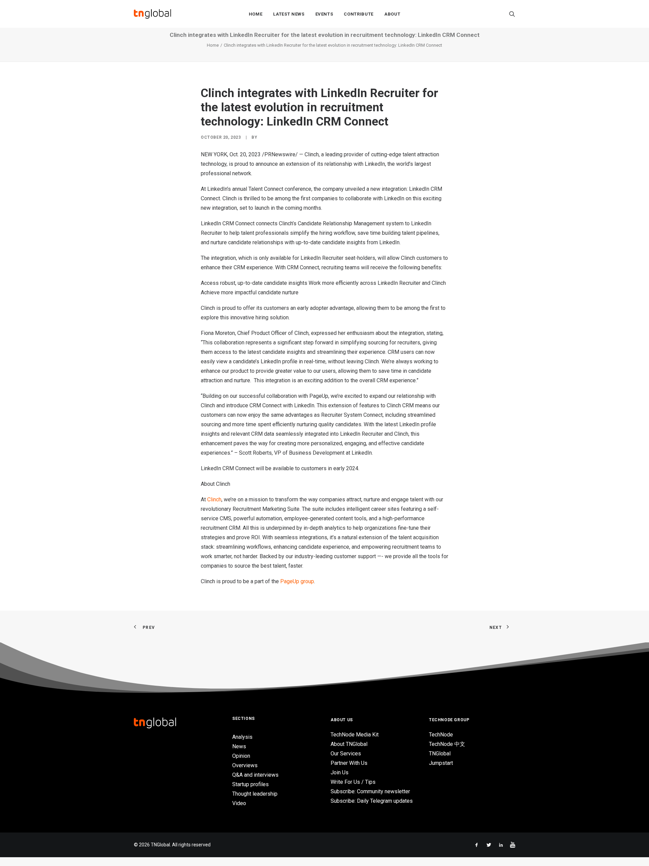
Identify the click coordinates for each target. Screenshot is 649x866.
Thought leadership (255, 794)
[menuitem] (255, 14)
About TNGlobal (349, 744)
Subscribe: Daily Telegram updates (372, 801)
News (239, 746)
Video (239, 803)
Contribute (359, 14)
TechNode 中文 (447, 744)
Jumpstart (441, 763)
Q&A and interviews (255, 775)
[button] (512, 14)
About (392, 14)
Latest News (288, 14)
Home (256, 14)
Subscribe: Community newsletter (370, 791)
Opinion (241, 756)
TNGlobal (440, 753)
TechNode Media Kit (355, 734)
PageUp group (297, 581)
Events (324, 14)
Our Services (346, 753)
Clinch (214, 499)
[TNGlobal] (152, 14)
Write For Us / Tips (353, 782)
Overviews (245, 765)
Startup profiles (250, 784)
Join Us (339, 772)
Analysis (242, 737)
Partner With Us (349, 763)
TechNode (441, 734)
